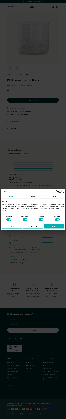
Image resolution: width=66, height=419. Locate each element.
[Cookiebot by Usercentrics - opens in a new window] (57, 191)
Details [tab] (33, 196)
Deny (12, 226)
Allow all (54, 226)
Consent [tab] (11, 196)
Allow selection (33, 226)
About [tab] (54, 196)
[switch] (25, 219)
